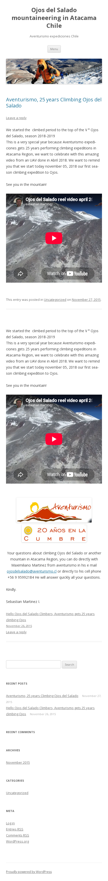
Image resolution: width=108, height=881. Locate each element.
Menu (54, 49)
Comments (17, 835)
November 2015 (18, 762)
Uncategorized (55, 299)
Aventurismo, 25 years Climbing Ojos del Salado (53, 102)
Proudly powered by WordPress (29, 872)
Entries (14, 829)
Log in (10, 823)
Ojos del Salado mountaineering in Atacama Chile (54, 18)
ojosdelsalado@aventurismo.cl (32, 571)
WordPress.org (17, 841)
